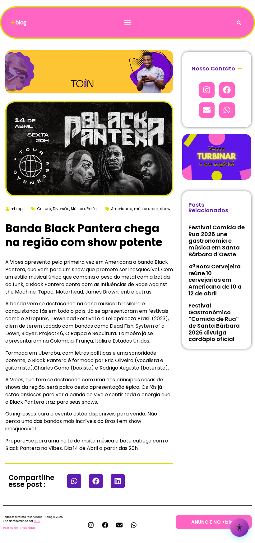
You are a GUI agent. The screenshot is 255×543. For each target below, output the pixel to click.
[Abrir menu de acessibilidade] (239, 527)
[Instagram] (207, 90)
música (141, 208)
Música (78, 208)
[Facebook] (227, 90)
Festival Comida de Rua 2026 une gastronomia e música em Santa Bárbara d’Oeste (216, 240)
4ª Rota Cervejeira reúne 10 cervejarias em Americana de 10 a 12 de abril (215, 280)
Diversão (61, 208)
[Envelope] (207, 110)
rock (155, 208)
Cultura (44, 208)
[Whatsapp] (227, 110)
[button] (128, 22)
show (165, 208)
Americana (121, 208)
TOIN (37, 521)
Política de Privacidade (19, 528)
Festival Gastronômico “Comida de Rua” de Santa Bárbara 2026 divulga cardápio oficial (214, 322)
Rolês (91, 208)
